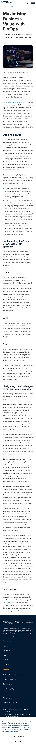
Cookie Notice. (14, 731)
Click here (6, 602)
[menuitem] (18, 646)
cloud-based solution (15, 102)
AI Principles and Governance (13, 675)
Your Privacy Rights (9, 689)
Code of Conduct (8, 679)
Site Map (6, 664)
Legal (5, 693)
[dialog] (18, 731)
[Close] (33, 720)
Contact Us (6, 651)
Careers (5, 646)
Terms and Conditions (10, 702)
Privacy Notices (8, 698)
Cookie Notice (7, 684)
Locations (6, 660)
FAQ (4, 655)
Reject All (18, 741)
